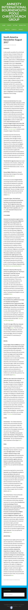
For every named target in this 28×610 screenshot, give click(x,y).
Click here (9, 414)
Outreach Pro (16, 604)
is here (10, 294)
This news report (12, 129)
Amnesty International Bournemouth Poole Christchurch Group (14, 11)
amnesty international (14, 579)
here (20, 157)
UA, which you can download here (12, 266)
